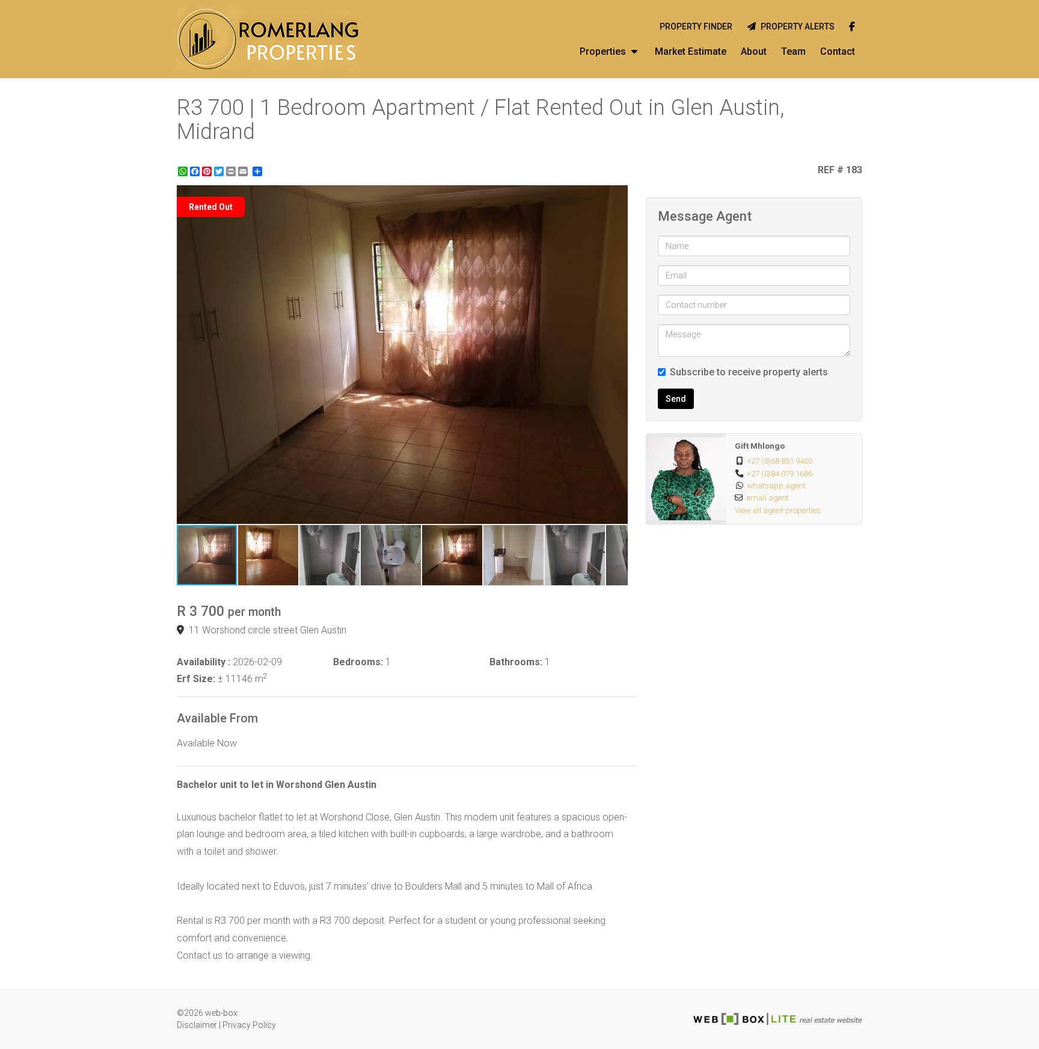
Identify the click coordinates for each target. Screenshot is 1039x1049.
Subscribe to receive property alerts (749, 372)
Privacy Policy (249, 1025)
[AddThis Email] (244, 171)
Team (793, 51)
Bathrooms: (515, 662)
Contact (837, 51)
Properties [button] (604, 51)
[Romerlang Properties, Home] (267, 39)
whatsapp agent (776, 485)
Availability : (203, 662)
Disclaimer (197, 1025)
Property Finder (696, 26)
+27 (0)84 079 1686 (779, 473)
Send (676, 399)
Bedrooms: (358, 662)
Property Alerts (796, 26)
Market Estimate (690, 51)
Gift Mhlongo (760, 446)
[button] (617, 196)
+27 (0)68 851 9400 (779, 461)
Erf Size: (196, 678)
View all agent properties (778, 510)
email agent (768, 497)
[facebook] (852, 27)
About (754, 51)
